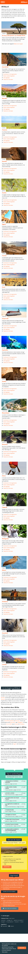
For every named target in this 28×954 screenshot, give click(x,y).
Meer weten (4, 951)
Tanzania (4, 130)
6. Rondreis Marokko (9, 810)
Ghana (4, 476)
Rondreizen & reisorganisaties (10, 74)
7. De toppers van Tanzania (10, 814)
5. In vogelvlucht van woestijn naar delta (12, 804)
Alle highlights (6, 77)
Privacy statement (9, 921)
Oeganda (4, 507)
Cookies (21, 921)
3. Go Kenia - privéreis (9, 793)
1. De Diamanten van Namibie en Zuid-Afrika (11, 781)
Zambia (4, 381)
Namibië (4, 161)
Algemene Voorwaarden (18, 920)
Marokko (4, 98)
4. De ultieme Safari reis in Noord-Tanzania (12, 798)
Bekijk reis (7, 866)
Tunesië (4, 255)
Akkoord (21, 948)
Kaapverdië (5, 318)
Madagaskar (5, 539)
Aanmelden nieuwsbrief (9, 891)
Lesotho (4, 664)
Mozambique (5, 413)
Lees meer (12, 17)
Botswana (5, 444)
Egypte (4, 224)
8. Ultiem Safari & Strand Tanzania (12, 819)
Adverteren (3, 920)
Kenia (3, 287)
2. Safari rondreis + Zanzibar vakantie (11, 787)
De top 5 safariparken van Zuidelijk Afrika (13, 35)
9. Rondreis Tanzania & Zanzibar (11, 824)
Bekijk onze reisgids (18, 44)
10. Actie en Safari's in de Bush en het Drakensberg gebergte (12, 829)
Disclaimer (17, 921)
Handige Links (9, 920)
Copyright (3, 921)
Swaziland (5, 633)
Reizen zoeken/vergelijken (9, 76)
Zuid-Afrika (5, 67)
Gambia (4, 193)
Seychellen (5, 350)
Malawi (4, 570)
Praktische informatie (8, 79)
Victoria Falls (9, 724)
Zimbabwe (5, 601)
